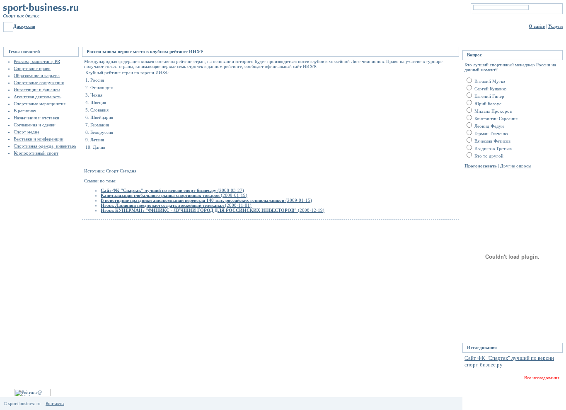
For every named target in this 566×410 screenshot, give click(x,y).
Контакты (55, 403)
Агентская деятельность (37, 96)
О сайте (537, 26)
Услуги (555, 26)
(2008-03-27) (172, 190)
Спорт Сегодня (121, 170)
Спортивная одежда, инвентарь (45, 145)
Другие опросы (515, 165)
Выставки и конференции (38, 138)
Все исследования (541, 377)
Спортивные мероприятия (39, 103)
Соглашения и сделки (35, 124)
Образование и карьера (37, 75)
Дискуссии (24, 26)
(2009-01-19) (174, 195)
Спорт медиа (26, 131)
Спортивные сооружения (39, 82)
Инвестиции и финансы (37, 89)
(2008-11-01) (176, 205)
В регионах (25, 110)
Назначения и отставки (36, 117)
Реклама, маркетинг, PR (37, 61)
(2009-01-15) (206, 200)
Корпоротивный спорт (36, 152)
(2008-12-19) (212, 210)
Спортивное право (32, 68)
